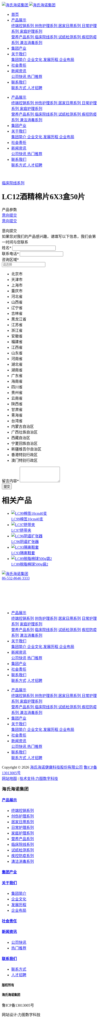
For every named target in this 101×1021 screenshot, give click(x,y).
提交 (7, 486)
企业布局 (18, 910)
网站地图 (9, 779)
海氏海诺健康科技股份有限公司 (56, 767)
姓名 (6, 248)
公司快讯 (18, 942)
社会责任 (18, 65)
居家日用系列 (22, 822)
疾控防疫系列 (22, 856)
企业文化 (18, 899)
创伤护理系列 (22, 816)
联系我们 (18, 82)
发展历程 (18, 905)
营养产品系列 (22, 839)
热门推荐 (18, 948)
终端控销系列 (22, 811)
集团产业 (18, 48)
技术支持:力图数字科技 (38, 779)
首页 (15, 14)
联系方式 (18, 969)
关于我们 (18, 54)
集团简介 (18, 893)
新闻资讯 (18, 71)
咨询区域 (10, 260)
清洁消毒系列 (22, 861)
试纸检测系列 (22, 850)
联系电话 (10, 254)
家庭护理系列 (22, 833)
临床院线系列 (13, 183)
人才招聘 (18, 975)
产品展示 (18, 20)
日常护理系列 (22, 828)
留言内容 (10, 481)
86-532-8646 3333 (16, 578)
